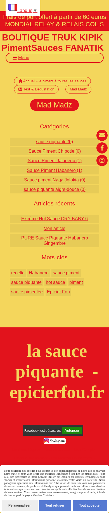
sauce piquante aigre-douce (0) (55, 189)
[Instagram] (102, 160)
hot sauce (55, 282)
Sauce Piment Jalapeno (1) (55, 160)
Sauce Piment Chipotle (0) (55, 151)
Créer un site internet (31, 458)
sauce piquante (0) (54, 141)
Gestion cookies (57, 449)
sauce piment (66, 272)
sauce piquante (26, 282)
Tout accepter (90, 505)
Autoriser (72, 430)
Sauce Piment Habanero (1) (54, 170)
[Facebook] (102, 148)
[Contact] (102, 135)
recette (18, 272)
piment (76, 282)
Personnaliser (19, 505)
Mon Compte (84, 449)
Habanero (39, 272)
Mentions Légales (26, 449)
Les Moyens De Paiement (72, 458)
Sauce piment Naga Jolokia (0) (54, 180)
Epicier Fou (58, 291)
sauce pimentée (27, 291)
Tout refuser (55, 505)
